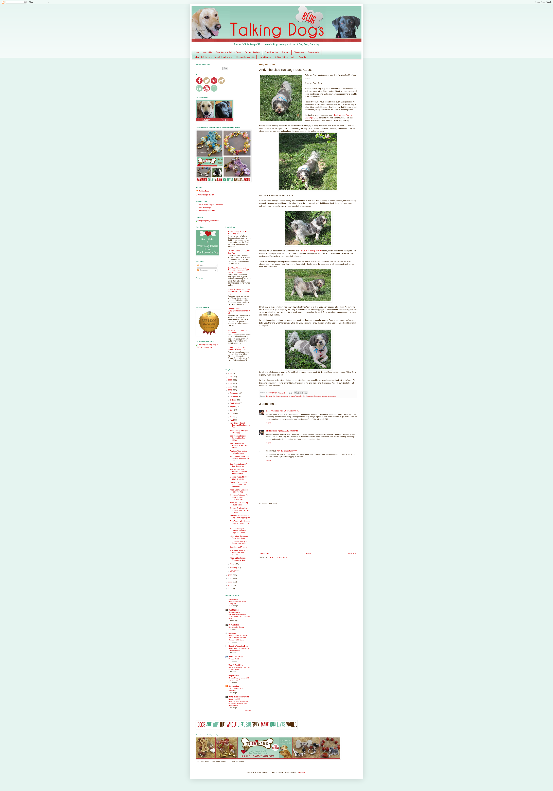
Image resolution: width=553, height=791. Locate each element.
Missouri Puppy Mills (245, 57)
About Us (207, 52)
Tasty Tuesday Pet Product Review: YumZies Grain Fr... (240, 523)
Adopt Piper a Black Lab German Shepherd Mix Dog (240, 458)
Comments (203, 270)
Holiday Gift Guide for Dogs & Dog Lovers (213, 57)
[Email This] (295, 392)
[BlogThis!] (297, 392)
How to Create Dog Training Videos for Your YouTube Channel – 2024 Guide (238, 638)
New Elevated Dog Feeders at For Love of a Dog (239, 445)
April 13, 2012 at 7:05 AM (289, 411)
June (232, 413)
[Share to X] (300, 392)
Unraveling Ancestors (206, 211)
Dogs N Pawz (234, 676)
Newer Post (264, 553)
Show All (248, 711)
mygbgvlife (233, 599)
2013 (230, 387)
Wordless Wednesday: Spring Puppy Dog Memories (238, 484)
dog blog (269, 396)
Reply (268, 423)
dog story (284, 396)
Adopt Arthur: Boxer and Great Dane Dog (239, 537)
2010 (230, 579)
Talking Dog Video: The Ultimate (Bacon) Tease (237, 349)
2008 (230, 585)
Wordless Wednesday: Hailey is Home (238, 452)
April (232, 420)
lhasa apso (310, 396)
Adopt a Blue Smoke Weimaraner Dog (238, 559)
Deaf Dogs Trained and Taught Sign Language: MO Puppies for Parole (238, 270)
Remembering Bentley (236, 627)
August (233, 407)
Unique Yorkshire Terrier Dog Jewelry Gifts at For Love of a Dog (239, 292)
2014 (230, 384)
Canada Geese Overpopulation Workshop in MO (239, 311)
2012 (230, 390)
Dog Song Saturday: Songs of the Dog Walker (238, 438)
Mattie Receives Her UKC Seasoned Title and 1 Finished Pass (239, 617)
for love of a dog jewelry (297, 396)
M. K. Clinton (234, 625)
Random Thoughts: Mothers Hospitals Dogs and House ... (238, 531)
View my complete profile (205, 195)
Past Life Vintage (204, 208)
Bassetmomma (272, 411)
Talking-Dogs (204, 191)
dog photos (276, 396)
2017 (230, 373)
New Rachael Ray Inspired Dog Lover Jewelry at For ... (238, 471)
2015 (230, 380)
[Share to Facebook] (303, 392)
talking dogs (331, 396)
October (233, 400)
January (233, 571)
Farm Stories (265, 57)
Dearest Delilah (234, 659)
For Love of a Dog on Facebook (210, 205)
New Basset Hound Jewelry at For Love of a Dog (240, 425)
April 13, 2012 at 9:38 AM (288, 431)
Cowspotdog (234, 686)
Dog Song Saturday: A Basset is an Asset (238, 543)
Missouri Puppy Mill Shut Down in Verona (239, 478)
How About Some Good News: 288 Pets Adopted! (239, 552)
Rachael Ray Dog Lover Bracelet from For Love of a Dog (240, 510)
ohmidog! (232, 633)
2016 (230, 377)
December (234, 393)
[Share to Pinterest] (306, 392)
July (232, 410)
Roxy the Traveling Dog (238, 646)
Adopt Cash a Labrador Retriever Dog (239, 491)
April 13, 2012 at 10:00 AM (287, 451)
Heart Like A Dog (236, 657)
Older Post (352, 553)
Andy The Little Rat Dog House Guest (239, 504)
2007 (230, 589)
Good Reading (271, 52)
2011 (230, 575)
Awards (302, 57)
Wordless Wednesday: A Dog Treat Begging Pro (240, 517)
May (232, 417)
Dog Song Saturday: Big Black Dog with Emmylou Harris (239, 497)
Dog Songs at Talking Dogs (228, 52)
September (234, 403)
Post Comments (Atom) (279, 557)
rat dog (324, 396)
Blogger (302, 772)
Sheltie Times (271, 431)
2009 (230, 582)
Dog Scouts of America (238, 547)
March (232, 564)
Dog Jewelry (313, 52)
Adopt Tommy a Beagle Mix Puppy (239, 432)
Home (196, 52)
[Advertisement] (308, 528)
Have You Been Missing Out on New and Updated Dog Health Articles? (238, 703)
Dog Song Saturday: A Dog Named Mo (238, 465)
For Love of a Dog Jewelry (311, 251)
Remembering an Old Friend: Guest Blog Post (239, 233)
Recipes (285, 52)
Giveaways (299, 52)
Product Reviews (252, 52)
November (234, 397)
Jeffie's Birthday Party (285, 57)
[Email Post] (290, 392)
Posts (201, 266)
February (234, 568)
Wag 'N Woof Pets (236, 665)
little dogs (317, 396)
